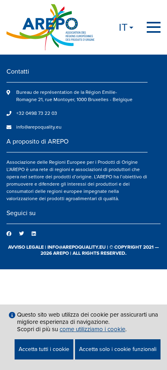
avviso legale (26, 247)
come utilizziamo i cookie (92, 329)
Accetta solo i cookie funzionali (117, 349)
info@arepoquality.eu (39, 127)
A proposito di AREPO (37, 141)
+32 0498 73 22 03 (36, 113)
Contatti (17, 72)
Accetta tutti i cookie (44, 349)
